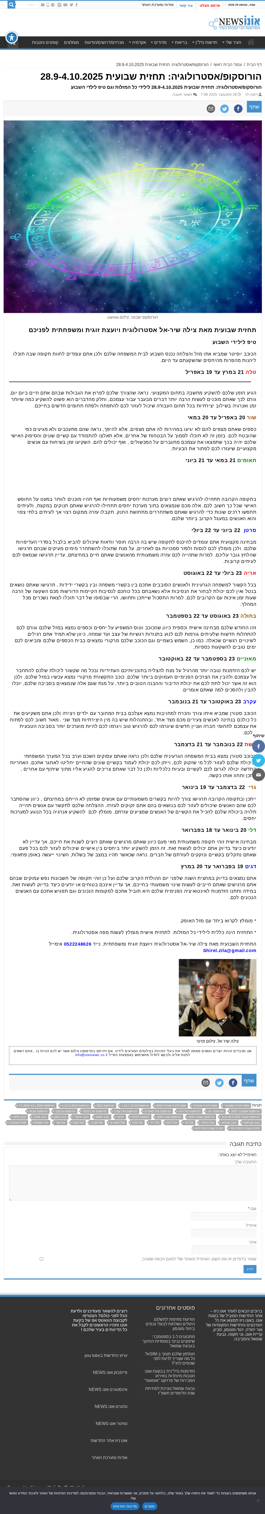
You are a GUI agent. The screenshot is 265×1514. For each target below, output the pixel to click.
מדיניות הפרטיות (125, 1506)
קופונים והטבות (45, 42)
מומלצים (71, 42)
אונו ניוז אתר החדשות (109, 1440)
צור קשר (186, 5)
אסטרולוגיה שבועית (205, 1105)
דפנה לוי (251, 94)
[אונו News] (234, 21)
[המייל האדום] (42, 5)
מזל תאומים (41, 1122)
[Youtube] (65, 5)
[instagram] (59, 5)
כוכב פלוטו (19, 1116)
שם (252, 1208)
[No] (258, 1500)
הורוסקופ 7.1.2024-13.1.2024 (37, 1105)
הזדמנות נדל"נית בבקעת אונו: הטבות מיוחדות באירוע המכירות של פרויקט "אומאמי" (169, 1376)
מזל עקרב (97, 1122)
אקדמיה (139, 42)
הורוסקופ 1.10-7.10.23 (135, 1105)
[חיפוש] (11, 5)
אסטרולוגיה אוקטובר (236, 1105)
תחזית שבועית (17, 1122)
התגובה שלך (245, 1162)
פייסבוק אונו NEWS (110, 1372)
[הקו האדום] (47, 5)
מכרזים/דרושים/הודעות (104, 42)
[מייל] (258, 774)
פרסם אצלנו (210, 5)
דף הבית (254, 64)
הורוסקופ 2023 (105, 1105)
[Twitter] (71, 5)
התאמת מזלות (140, 1116)
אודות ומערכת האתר (158, 5)
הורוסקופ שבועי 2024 (201, 1116)
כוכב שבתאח (252, 1122)
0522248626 (78, 944)
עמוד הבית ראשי (227, 64)
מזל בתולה (207, 1122)
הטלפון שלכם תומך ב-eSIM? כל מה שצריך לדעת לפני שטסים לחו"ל (170, 1358)
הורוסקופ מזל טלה (189, 1111)
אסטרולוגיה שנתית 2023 (171, 1105)
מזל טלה (137, 1122)
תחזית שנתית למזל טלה (245, 1128)
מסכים (149, 1506)
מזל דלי (154, 1122)
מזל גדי (189, 1122)
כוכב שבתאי (229, 1122)
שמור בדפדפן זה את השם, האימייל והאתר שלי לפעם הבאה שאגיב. (198, 1259)
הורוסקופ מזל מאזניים (158, 1111)
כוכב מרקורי (81, 1116)
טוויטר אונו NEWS (111, 1423)
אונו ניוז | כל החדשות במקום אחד (251, 41)
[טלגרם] (52, 5)
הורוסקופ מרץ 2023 (95, 1111)
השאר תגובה (182, 94)
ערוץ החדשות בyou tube (105, 1355)
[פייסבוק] (258, 746)
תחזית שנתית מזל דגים (209, 1128)
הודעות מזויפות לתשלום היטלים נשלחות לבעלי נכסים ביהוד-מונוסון (170, 1324)
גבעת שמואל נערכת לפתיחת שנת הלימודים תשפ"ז (170, 1390)
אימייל (251, 1225)
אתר (252, 1242)
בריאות (181, 42)
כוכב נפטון (60, 1116)
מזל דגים (172, 1122)
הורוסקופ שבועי (38, 1111)
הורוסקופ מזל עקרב (125, 1111)
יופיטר (120, 1116)
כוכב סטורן (40, 1116)
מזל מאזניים (117, 1122)
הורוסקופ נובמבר (65, 1111)
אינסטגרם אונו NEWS (108, 1389)
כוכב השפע (102, 1116)
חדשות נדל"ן (206, 42)
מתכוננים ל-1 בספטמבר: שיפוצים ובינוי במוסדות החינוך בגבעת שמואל (169, 1341)
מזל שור (60, 1122)
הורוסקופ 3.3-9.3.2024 (75, 1105)
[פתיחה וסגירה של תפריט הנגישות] (11, 37)
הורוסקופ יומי (216, 1111)
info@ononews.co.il (91, 1055)
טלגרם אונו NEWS (111, 1406)
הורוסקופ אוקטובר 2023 (245, 1111)
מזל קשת (78, 1122)
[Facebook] (76, 5)
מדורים (160, 42)
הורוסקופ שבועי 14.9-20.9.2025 (241, 1116)
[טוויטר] (258, 760)
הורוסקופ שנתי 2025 (169, 1116)
